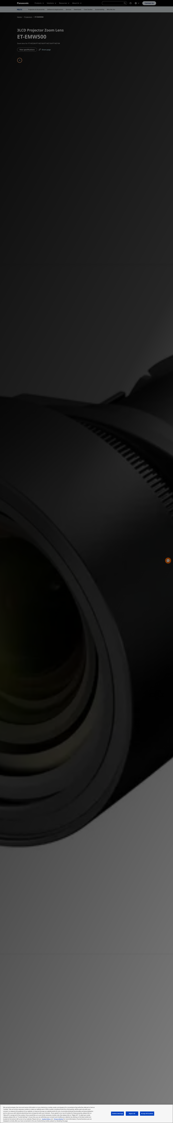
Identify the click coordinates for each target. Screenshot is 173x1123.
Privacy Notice (58, 1119)
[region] (86, 1113)
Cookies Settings (117, 1113)
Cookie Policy (46, 1119)
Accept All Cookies (147, 1113)
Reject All (132, 1113)
